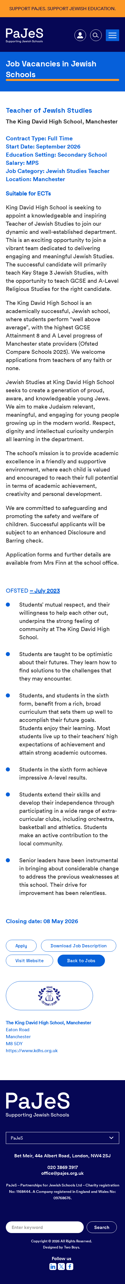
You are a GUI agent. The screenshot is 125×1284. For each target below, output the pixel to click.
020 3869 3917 (62, 1167)
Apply (21, 946)
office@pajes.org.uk (62, 1173)
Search (96, 35)
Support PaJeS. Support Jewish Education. (62, 8)
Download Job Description (79, 946)
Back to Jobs (81, 960)
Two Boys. (72, 1247)
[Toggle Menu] (112, 35)
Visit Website (29, 960)
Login (80, 35)
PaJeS (17, 1138)
